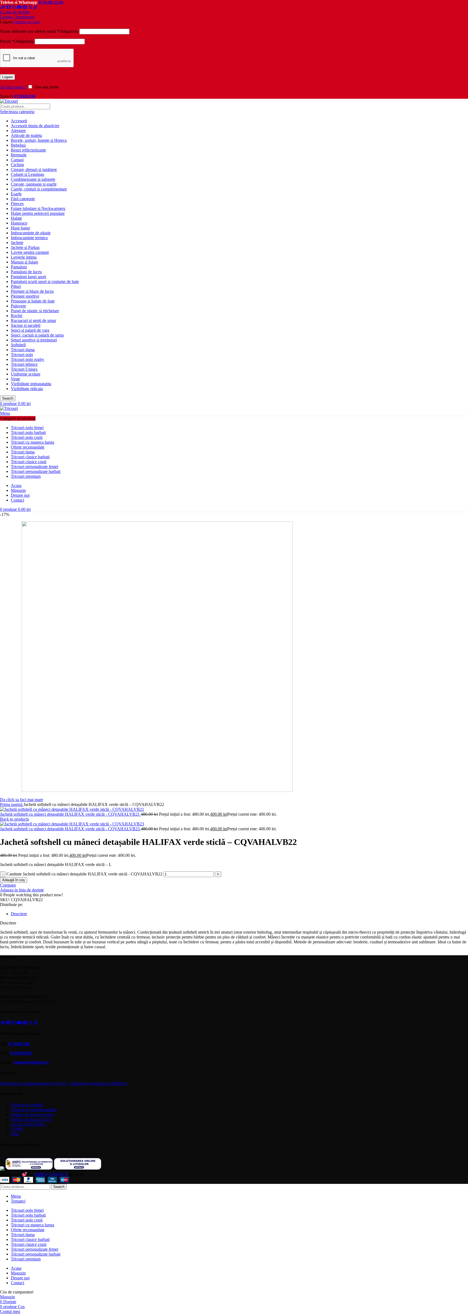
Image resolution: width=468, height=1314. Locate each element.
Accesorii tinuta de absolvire (35, 125)
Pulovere (18, 306)
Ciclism (17, 164)
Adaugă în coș (13, 880)
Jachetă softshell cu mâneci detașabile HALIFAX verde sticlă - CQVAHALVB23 (70, 828)
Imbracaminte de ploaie (31, 232)
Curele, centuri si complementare (39, 189)
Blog (15, 1134)
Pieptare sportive (25, 296)
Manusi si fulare (24, 262)
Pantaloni (19, 267)
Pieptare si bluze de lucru (32, 291)
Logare (7, 77)
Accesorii (19, 120)
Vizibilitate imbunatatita (31, 383)
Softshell (18, 345)
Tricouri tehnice (24, 364)
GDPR (17, 1129)
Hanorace (19, 223)
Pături (16, 286)
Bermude (19, 155)
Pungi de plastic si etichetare (35, 310)
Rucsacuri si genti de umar (33, 320)
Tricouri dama (23, 349)
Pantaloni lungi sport (28, 276)
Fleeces (17, 203)
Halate (16, 218)
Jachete (17, 242)
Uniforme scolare (25, 374)
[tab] (239, 913)
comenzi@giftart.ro (31, 1062)
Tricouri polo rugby (27, 359)
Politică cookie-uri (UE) (31, 1119)
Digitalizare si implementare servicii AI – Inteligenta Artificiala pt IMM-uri (63, 1083)
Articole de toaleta (26, 135)
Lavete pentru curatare (30, 252)
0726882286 (24, 96)
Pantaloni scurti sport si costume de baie (45, 281)
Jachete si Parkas (25, 247)
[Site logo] (9, 101)
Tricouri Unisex (24, 369)
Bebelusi (18, 145)
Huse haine (20, 228)
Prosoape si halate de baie (33, 301)
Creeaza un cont (26, 21)
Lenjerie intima (24, 257)
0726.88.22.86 (50, 2)
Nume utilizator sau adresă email (39, 31)
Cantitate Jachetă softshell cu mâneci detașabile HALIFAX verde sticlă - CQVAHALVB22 (84, 874)
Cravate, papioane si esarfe (34, 184)
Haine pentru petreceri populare (38, 213)
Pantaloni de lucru (26, 271)
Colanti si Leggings (27, 174)
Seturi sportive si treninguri (34, 340)
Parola (17, 41)
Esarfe (16, 194)
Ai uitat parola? (13, 87)
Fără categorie (23, 198)
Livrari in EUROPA (28, 1124)
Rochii (16, 315)
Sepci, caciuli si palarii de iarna (37, 335)
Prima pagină (12, 804)
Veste (15, 379)
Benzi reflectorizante (28, 150)
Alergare (18, 130)
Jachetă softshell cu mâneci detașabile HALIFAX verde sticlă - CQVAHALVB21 (70, 814)
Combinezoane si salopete (33, 179)
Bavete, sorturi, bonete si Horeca (39, 140)
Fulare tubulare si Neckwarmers (38, 208)
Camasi (17, 159)
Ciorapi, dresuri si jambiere (34, 169)
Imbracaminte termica (29, 237)
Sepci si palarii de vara (30, 330)
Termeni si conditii (27, 1104)
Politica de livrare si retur (32, 1114)
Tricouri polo (22, 354)
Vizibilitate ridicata (27, 388)
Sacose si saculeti (25, 325)
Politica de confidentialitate (34, 1109)
